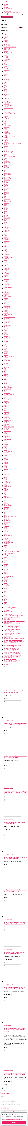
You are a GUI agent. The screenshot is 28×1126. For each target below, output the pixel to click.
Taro (5, 492)
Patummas (6, 310)
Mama (5, 186)
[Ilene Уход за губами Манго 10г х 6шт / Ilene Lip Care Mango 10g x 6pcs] (12, 750)
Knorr (5, 124)
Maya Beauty (7, 190)
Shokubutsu (6, 416)
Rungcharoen (7, 393)
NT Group (6, 273)
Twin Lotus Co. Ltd (8, 542)
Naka (5, 224)
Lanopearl (6, 146)
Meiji (5, 197)
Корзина (6, 7)
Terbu (5, 500)
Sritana (5, 455)
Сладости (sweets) (8, 636)
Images (5, 62)
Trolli (5, 534)
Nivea (5, 265)
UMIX (5, 550)
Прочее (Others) (7, 634)
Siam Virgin (6, 424)
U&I (5, 546)
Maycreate (6, 193)
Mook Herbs (7, 212)
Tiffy (5, 524)
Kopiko (5, 135)
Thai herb (6, 503)
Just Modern (6, 94)
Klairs (5, 123)
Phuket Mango (7, 321)
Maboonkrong (7, 171)
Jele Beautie (6, 81)
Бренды (5, 9)
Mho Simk (6, 203)
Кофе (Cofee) (7, 618)
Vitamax (6, 570)
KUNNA (6, 137)
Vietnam (6, 564)
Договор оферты (8, 11)
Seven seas (6, 412)
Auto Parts (6, 41)
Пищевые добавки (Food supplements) (13, 631)
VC (4, 558)
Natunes (5, 237)
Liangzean (6, 155)
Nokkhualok (6, 268)
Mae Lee (6, 175)
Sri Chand (6, 452)
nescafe (5, 251)
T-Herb (5, 479)
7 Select (5, 37)
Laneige (5, 144)
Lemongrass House (8, 151)
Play (5, 329)
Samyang (6, 401)
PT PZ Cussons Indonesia (10, 356)
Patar (5, 304)
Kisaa (5, 120)
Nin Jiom (6, 264)
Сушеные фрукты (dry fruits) (11, 642)
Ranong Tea (6, 367)
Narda (5, 232)
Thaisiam (6, 513)
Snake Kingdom (7, 439)
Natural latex (7, 238)
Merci (5, 200)
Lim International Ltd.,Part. (10, 156)
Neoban (5, 247)
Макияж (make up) (8, 622)
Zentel (5, 602)
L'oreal (5, 139)
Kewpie (5, 110)
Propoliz (6, 352)
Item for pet (6, 70)
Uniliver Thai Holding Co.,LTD (11, 551)
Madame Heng (7, 174)
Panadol (5, 295)
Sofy (5, 447)
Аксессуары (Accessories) (10, 607)
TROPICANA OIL (8, 535)
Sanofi (5, 403)
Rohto (5, 375)
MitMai (5, 207)
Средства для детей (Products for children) (14, 638)
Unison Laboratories (8, 555)
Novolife (6, 270)
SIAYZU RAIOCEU (9, 427)
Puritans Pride (7, 360)
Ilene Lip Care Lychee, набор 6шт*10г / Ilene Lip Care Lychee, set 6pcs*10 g (15, 858)
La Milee (6, 140)
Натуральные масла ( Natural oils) (12, 629)
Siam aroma (6, 417)
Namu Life (6, 230)
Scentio (5, 405)
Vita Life (6, 569)
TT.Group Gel (7, 539)
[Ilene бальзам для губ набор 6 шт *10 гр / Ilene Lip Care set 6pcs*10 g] (12, 684)
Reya (5, 372)
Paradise (6, 299)
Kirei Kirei (6, 118)
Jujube (5, 90)
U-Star (5, 545)
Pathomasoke (7, 307)
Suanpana (6, 463)
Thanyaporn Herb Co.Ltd (10, 516)
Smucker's (6, 435)
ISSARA (6, 68)
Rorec (5, 380)
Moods (5, 211)
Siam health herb (7, 418)
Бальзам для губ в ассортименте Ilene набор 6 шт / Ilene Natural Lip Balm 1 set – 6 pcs (15, 724)
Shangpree (6, 414)
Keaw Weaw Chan (8, 108)
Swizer (5, 478)
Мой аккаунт (7, 5)
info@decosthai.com (8, 1107)
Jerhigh (5, 86)
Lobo (5, 163)
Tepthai (5, 498)
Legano (5, 150)
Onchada (6, 280)
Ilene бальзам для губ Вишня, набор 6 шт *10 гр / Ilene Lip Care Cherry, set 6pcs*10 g (15, 923)
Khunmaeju (6, 116)
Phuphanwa (6, 322)
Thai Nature (6, 507)
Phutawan (6, 323)
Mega (5, 196)
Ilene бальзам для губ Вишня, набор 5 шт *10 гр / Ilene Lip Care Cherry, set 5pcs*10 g (15, 1073)
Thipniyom (6, 523)
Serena (5, 409)
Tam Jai (5, 485)
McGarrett (6, 194)
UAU (5, 547)
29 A (5, 34)
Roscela (5, 382)
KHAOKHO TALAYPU (10, 113)
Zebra (5, 598)
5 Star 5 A (6, 36)
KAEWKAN (7, 102)
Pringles (5, 348)
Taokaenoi (6, 489)
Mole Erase (6, 209)
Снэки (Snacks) (7, 637)
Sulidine (5, 466)
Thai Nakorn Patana (8, 505)
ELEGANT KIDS (8, 52)
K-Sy (5, 97)
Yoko (5, 591)
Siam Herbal (6, 421)
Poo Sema (6, 334)
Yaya (5, 589)
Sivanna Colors (7, 431)
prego (5, 344)
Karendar (6, 106)
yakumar (6, 587)
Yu (4, 593)
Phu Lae (6, 319)
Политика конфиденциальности (12, 12)
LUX (5, 169)
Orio (5, 288)
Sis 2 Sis (6, 429)
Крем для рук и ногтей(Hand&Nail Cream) (14, 621)
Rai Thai (6, 363)
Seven (5, 410)
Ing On (5, 66)
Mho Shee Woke (7, 201)
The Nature (6, 519)
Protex (5, 353)
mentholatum (7, 199)
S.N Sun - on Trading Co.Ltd (10, 394)
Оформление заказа (9, 8)
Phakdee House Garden (9, 317)
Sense (5, 408)
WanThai (6, 577)
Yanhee (5, 588)
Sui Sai (5, 465)
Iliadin (5, 60)
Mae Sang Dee (7, 178)
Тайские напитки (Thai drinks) (11, 646)
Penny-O (6, 313)
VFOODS (6, 561)
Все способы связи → (6, 1108)
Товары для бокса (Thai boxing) (11, 650)
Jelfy (5, 82)
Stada (5, 458)
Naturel (5, 242)
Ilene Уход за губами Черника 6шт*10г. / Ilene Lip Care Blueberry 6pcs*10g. (14, 953)
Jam (4, 76)
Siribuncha (6, 428)
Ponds (5, 333)
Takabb (5, 484)
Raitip (5, 364)
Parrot (5, 303)
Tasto (5, 493)
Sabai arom (6, 395)
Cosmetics (6, 51)
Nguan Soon (7, 258)
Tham (5, 515)
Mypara (5, 222)
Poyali (5, 340)
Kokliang (6, 131)
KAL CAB (6, 104)
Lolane (5, 165)
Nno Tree (6, 266)
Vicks (5, 562)
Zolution (6, 604)
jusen (5, 93)
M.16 (5, 170)
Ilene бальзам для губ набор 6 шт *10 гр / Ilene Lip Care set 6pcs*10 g (14, 691)
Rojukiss (6, 376)
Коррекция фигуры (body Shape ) (12, 617)
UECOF (6, 549)
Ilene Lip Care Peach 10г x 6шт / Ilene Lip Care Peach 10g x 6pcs (14, 822)
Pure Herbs (6, 359)
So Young (6, 444)
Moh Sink (6, 208)
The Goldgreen (7, 517)
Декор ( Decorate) (8, 611)
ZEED (5, 599)
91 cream (6, 38)
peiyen (5, 311)
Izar (4, 72)
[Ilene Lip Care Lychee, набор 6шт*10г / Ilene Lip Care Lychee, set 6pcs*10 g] (12, 851)
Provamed (6, 355)
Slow (5, 432)
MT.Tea (5, 216)
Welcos (5, 580)
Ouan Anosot (7, 292)
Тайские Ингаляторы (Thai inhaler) (12, 645)
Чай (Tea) (6, 664)
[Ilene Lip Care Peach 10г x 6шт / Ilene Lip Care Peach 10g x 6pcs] (12, 816)
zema (5, 600)
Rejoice (5, 371)
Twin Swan (6, 543)
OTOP (5, 291)
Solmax (5, 450)
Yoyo (5, 592)
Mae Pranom (7, 177)
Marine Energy (7, 188)
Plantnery (6, 327)
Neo (5, 246)
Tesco (5, 501)
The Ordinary (7, 520)
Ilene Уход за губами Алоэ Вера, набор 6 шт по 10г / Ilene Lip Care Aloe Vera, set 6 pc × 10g (15, 792)
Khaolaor (6, 114)
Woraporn (6, 584)
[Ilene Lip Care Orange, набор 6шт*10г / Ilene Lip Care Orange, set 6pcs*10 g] (12, 884)
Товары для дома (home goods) (11, 652)
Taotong (5, 490)
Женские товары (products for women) (13, 615)
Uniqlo (5, 554)
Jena (5, 85)
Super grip (6, 474)
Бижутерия (6, 610)
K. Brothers (6, 98)
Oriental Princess (8, 287)
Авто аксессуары (8, 606)
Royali (5, 390)
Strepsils (6, 460)
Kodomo (6, 128)
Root (5, 379)
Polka (5, 332)
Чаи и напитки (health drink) (11, 663)
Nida (5, 262)
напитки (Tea (7, 625)
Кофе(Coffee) (7, 619)
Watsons (6, 579)
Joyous (5, 89)
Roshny (5, 383)
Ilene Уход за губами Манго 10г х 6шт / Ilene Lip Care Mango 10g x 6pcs (15, 756)
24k (4, 33)
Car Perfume (7, 45)
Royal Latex (6, 386)
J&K (5, 75)
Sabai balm (6, 397)
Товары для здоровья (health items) (12, 655)
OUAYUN (6, 294)
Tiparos (5, 527)
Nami (5, 226)
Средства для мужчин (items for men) (13, 640)
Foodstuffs (6, 53)
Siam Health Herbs (8, 420)
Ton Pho (6, 528)
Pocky (5, 330)
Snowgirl (6, 441)
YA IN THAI (7, 585)
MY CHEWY (7, 218)
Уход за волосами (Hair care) (11, 657)
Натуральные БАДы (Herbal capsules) (13, 627)
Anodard (6, 40)
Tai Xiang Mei (7, 482)
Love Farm (6, 166)
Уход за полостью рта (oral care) (11, 660)
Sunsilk (5, 470)
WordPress (13, 1111)
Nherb (5, 260)
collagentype (7, 49)
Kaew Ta (6, 101)
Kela (5, 109)
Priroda (5, 349)
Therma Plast (7, 522)
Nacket (5, 223)
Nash (5, 234)
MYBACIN (6, 219)
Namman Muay (7, 227)
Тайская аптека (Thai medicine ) (11, 644)
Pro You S (6, 351)
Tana (5, 488)
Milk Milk (6, 204)
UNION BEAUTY (8, 553)
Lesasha (5, 154)
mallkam (6, 185)
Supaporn (6, 473)
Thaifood (6, 512)
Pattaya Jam (6, 308)
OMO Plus (6, 279)
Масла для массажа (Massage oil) (12, 623)
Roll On (5, 378)
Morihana (6, 215)
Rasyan (5, 368)
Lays (5, 147)
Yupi (5, 595)
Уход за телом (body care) (10, 661)
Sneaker (5, 440)
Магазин (6, 4)
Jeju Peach (6, 79)
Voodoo (5, 574)
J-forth (5, 74)
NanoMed (6, 231)
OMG (5, 277)
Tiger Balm (6, 526)
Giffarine (6, 56)
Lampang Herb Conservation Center (12, 143)
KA (4, 99)
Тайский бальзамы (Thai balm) (11, 649)
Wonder (5, 583)
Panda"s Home (7, 296)
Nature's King (7, 241)
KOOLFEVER (7, 133)
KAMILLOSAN (8, 105)
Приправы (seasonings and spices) (12, 633)
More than (6, 213)
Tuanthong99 (7, 541)
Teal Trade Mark (7, 494)
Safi (4, 398)
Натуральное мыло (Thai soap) (11, 626)
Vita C (5, 568)
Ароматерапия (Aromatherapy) (11, 608)
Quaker (5, 361)
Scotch (5, 406)
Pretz (5, 345)
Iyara (5, 71)
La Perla (6, 142)
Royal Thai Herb (8, 387)
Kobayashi (6, 127)
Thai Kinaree (7, 504)
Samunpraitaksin (7, 399)
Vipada (5, 565)
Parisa (5, 300)
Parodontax (6, 302)
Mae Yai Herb (7, 180)
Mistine (5, 205)
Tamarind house (7, 486)
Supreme (6, 475)
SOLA (5, 448)
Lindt (5, 159)
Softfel (5, 446)
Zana (5, 596)
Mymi (5, 220)
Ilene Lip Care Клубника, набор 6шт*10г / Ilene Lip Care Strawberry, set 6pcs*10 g (15, 988)
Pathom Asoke (7, 306)
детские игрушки (8, 614)
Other (5, 289)
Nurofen (6, 275)
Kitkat (5, 121)
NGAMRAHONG (8, 257)
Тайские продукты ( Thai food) (11, 648)
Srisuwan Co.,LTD (8, 454)
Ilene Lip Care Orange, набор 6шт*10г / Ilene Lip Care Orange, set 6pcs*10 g (15, 890)
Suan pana (6, 462)
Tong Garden (7, 530)
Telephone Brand (8, 497)
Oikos (5, 276)
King (5, 117)
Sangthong (6, 402)
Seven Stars (6, 413)
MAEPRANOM (7, 182)
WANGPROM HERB (9, 576)
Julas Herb (6, 91)
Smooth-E (6, 433)
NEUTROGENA (8, 254)
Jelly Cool (6, 83)
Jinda (5, 87)
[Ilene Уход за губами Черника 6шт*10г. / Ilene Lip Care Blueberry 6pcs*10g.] (12, 946)
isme (5, 67)
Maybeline (6, 192)
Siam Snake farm (8, 422)
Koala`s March (7, 125)
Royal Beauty (7, 384)
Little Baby (6, 161)
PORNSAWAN (7, 337)
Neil (5, 245)
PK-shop (6, 326)
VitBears (6, 573)
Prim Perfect (6, 346)
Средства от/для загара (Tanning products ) (14, 641)
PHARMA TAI (7, 318)
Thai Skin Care (7, 511)
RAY (5, 370)
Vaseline (6, 557)
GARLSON (6, 55)
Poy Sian (6, 338)
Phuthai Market (7, 325)
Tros (5, 536)
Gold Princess (7, 57)
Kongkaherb (6, 132)
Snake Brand (7, 436)
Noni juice (6, 269)
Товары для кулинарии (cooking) (12, 656)
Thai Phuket (6, 508)
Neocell (5, 249)
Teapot (5, 496)
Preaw (5, 342)
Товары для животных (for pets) (12, 653)
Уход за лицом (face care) (10, 659)
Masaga (5, 189)
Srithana (5, 456)
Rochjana (6, 374)
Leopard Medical (8, 152)
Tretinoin (6, 532)
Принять (14, 1122)
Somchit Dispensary (8, 451)
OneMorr (6, 281)
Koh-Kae (6, 129)
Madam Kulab (7, 173)
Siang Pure (6, 425)
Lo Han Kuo (7, 162)
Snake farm (6, 437)
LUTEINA (6, 167)
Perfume (6, 315)
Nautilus (6, 243)
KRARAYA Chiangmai (9, 136)
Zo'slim (5, 603)
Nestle (5, 253)
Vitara (5, 572)
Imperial (5, 64)
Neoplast (6, 250)
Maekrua (6, 181)
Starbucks (6, 459)
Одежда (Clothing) (8, 630)
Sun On (5, 467)
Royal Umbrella (7, 389)
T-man (5, 481)
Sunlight (6, 469)
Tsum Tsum (6, 538)
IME (5, 63)
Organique (6, 284)
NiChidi (5, 261)
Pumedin (6, 357)
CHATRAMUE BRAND (10, 47)
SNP (5, 443)
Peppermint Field (8, 314)
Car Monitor (6, 44)
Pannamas (6, 298)
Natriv (5, 235)
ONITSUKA (7, 283)
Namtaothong (7, 228)
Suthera (5, 477)
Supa (5, 471)
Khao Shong (7, 112)
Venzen (5, 560)
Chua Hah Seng (7, 48)
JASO (5, 78)
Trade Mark (6, 531)
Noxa (5, 272)
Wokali (5, 581)
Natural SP (6, 239)
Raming (5, 365)
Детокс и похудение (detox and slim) (13, 612)
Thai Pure (6, 509)
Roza (5, 391)
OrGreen (6, 285)
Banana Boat (7, 43)
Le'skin (5, 148)
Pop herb (6, 336)
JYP (5, 95)
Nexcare (6, 256)
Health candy (7, 59)
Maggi (5, 184)
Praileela (6, 341)
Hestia (2, 1111)
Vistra (5, 566)
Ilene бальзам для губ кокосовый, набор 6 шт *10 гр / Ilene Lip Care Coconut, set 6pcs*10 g (15, 1030)
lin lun (5, 158)
